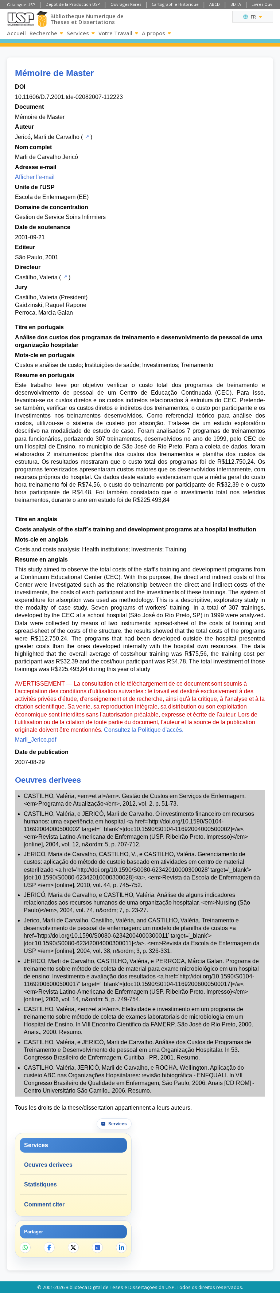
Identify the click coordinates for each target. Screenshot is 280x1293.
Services (78, 33)
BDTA (235, 4)
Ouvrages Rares (125, 4)
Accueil (16, 33)
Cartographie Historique (175, 4)
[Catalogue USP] (86, 136)
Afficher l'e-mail (35, 177)
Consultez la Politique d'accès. (143, 730)
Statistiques (40, 1184)
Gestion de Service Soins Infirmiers (60, 217)
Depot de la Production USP (73, 4)
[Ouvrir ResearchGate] (97, 1247)
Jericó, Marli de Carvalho (47, 137)
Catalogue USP (21, 5)
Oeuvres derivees (48, 1165)
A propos (153, 33)
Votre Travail (115, 33)
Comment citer (44, 1204)
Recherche (43, 33)
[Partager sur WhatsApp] (25, 1247)
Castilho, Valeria (36, 277)
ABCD (214, 4)
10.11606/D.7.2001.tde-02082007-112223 (69, 97)
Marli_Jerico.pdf (35, 740)
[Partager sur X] (73, 1247)
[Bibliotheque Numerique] (41, 19)
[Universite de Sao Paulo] (20, 19)
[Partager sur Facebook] (49, 1247)
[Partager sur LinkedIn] (121, 1247)
